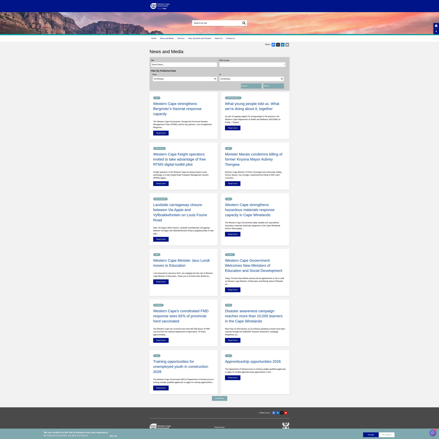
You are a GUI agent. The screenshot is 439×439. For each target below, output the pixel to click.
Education (230, 254)
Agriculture (158, 305)
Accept (371, 435)
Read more (161, 133)
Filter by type (224, 60)
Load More (219, 398)
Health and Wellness (233, 98)
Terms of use (219, 427)
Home (153, 38)
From (155, 74)
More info (113, 436)
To (220, 74)
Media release (159, 148)
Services (180, 38)
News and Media (167, 38)
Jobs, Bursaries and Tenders (199, 38)
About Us (218, 38)
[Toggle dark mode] (436, 26)
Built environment (160, 199)
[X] (278, 45)
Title (152, 60)
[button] (244, 23)
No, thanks (386, 435)
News (157, 98)
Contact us (230, 38)
